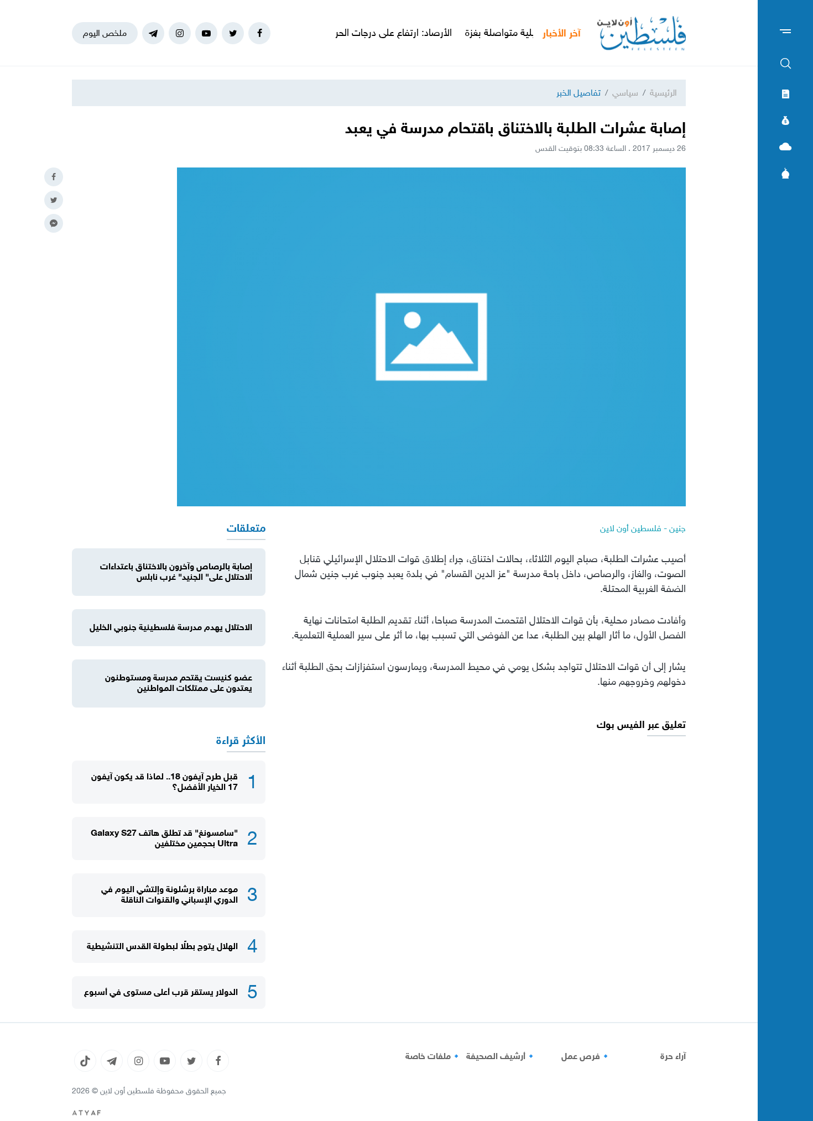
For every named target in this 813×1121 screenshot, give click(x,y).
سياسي (625, 92)
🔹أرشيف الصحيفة (501, 1056)
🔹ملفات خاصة (433, 1056)
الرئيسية (663, 92)
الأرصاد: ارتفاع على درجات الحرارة (425, 32)
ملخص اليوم (105, 33)
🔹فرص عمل (586, 1056)
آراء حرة (673, 1056)
